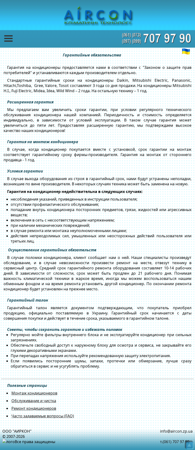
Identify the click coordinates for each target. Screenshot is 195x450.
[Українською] (186, 51)
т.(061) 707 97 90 (174, 441)
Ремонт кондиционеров (33, 408)
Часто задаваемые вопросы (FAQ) (42, 416)
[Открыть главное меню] (12, 38)
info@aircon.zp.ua (176, 431)
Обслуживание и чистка (33, 400)
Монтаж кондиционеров (34, 393)
